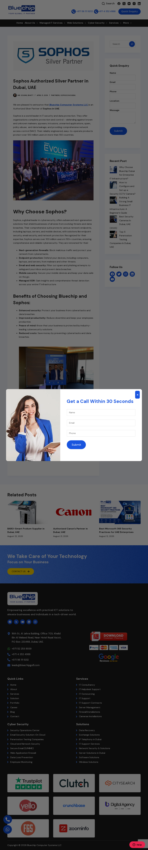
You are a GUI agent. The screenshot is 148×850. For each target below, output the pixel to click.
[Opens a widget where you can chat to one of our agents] (137, 845)
